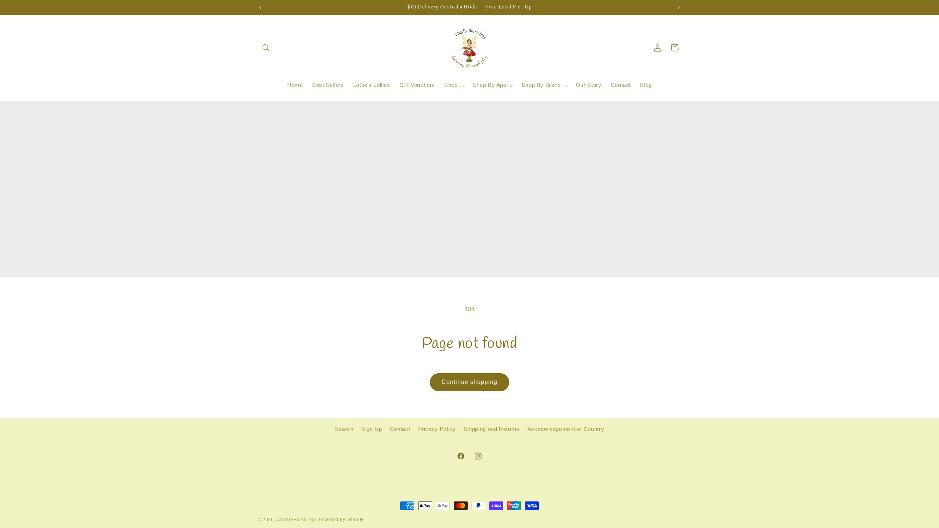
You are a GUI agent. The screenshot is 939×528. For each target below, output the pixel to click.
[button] (266, 47)
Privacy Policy (437, 429)
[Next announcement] (679, 7)
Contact (400, 429)
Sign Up (371, 429)
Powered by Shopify (341, 519)
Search (344, 429)
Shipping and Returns (492, 429)
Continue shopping (470, 382)
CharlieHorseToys (297, 519)
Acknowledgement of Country (565, 429)
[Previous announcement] (260, 7)
